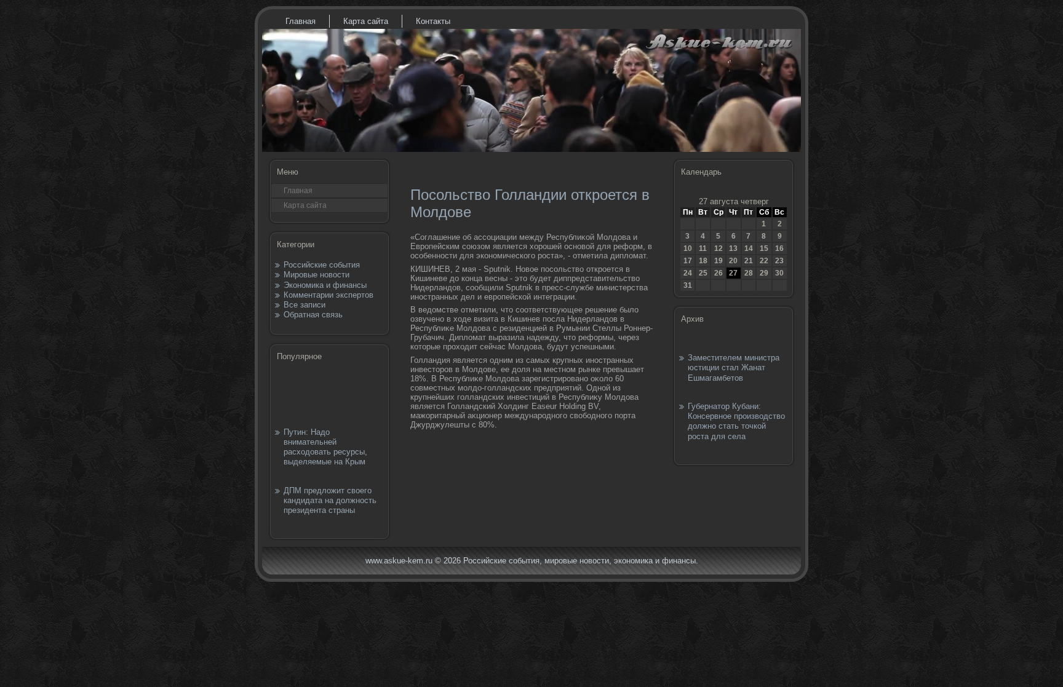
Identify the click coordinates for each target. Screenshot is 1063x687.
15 (764, 248)
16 (779, 248)
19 (718, 260)
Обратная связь (313, 314)
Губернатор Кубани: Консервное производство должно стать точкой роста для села (736, 421)
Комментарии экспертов (328, 295)
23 (779, 260)
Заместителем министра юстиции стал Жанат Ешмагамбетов (733, 368)
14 (748, 248)
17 (687, 260)
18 (703, 260)
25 (703, 273)
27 (733, 273)
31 (687, 285)
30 (779, 273)
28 (748, 273)
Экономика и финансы (325, 285)
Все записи (304, 304)
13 (733, 248)
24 (687, 273)
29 (764, 273)
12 (718, 248)
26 (718, 273)
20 (733, 260)
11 (703, 248)
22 (764, 260)
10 (687, 248)
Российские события (322, 264)
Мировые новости (316, 274)
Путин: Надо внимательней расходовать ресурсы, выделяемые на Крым (325, 447)
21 (748, 260)
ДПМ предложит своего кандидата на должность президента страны (330, 500)
